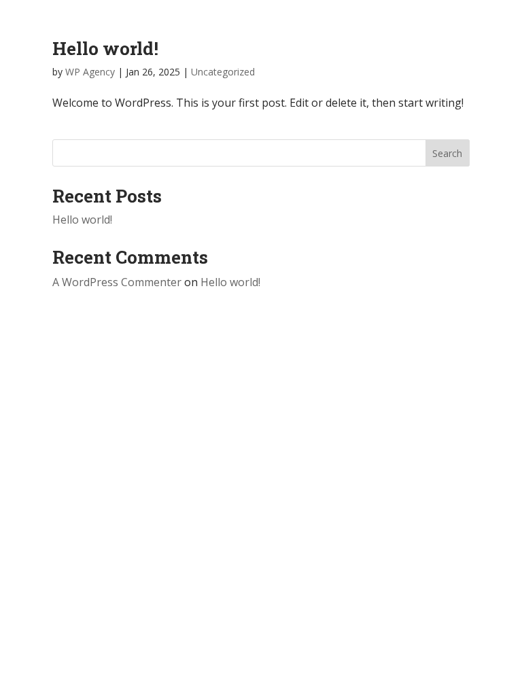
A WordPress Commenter (116, 282)
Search (447, 153)
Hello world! (105, 48)
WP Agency (90, 71)
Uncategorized (223, 71)
